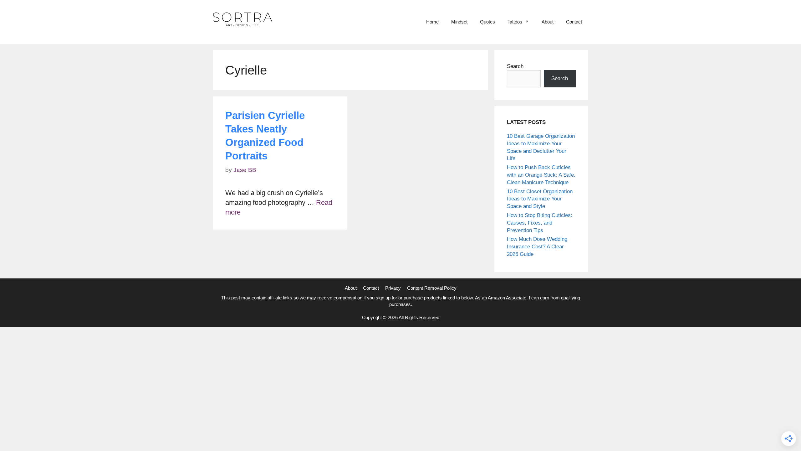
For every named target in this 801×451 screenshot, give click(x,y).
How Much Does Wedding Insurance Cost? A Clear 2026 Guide (537, 246)
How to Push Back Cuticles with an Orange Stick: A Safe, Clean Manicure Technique (541, 174)
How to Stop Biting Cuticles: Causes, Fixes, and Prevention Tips (539, 222)
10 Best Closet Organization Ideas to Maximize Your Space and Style (540, 199)
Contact (574, 21)
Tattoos (515, 21)
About (548, 21)
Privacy (393, 288)
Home (432, 21)
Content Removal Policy (432, 288)
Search (515, 66)
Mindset (459, 21)
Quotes (487, 21)
